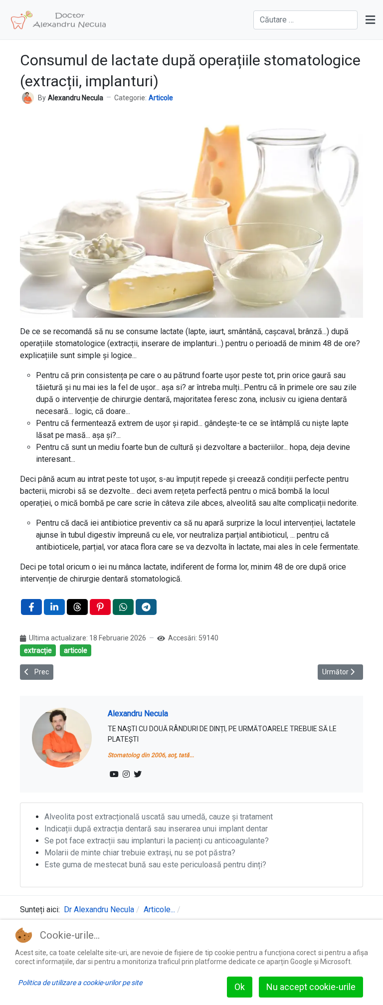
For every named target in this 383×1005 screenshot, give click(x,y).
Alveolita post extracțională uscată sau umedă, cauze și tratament (158, 816)
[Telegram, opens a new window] (146, 607)
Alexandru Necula (138, 713)
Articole (161, 98)
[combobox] (305, 19)
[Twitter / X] (138, 775)
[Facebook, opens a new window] (31, 607)
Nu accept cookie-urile (311, 987)
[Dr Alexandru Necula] (58, 20)
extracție (38, 650)
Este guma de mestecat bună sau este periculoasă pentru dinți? (155, 864)
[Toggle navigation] (370, 19)
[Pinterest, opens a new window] (100, 607)
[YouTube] (114, 775)
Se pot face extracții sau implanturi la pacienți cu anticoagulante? (156, 840)
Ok (239, 987)
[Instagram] (126, 775)
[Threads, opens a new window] (77, 607)
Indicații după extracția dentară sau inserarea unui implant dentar (156, 828)
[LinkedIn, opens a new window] (54, 607)
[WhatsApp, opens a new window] (123, 607)
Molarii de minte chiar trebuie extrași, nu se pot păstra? (139, 852)
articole (75, 650)
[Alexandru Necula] (28, 97)
